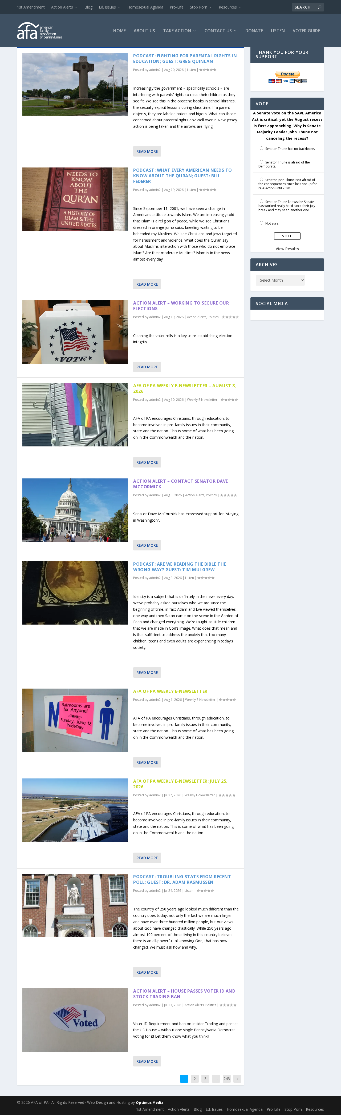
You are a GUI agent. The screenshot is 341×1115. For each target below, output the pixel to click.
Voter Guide (306, 31)
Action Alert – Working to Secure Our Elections (181, 305)
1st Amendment (31, 7)
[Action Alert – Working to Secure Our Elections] (75, 331)
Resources (228, 7)
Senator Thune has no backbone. (290, 148)
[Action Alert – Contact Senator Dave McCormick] (75, 510)
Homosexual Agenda (145, 7)
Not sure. (272, 223)
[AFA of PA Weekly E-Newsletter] (75, 720)
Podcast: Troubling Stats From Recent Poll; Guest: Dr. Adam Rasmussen (182, 879)
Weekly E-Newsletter (202, 399)
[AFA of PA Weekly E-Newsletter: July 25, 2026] (75, 810)
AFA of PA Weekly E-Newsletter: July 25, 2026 (180, 784)
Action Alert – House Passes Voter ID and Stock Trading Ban (184, 994)
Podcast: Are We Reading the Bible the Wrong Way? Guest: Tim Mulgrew (179, 567)
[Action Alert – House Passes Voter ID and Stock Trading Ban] (75, 1020)
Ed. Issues (107, 7)
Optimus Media (149, 1102)
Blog (88, 7)
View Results (287, 248)
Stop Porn (198, 7)
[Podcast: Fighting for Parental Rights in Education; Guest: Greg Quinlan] (75, 84)
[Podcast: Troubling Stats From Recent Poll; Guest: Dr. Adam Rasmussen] (75, 905)
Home (119, 31)
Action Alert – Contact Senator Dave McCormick (180, 484)
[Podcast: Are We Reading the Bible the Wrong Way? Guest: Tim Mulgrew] (75, 593)
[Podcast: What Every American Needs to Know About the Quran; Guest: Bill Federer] (75, 199)
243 (227, 1078)
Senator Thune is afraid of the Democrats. (284, 164)
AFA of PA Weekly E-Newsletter (170, 691)
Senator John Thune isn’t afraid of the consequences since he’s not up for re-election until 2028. (287, 184)
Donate (254, 31)
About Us (144, 31)
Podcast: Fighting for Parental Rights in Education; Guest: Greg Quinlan (185, 58)
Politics (213, 317)
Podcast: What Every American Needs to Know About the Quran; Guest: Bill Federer (182, 175)
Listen (278, 31)
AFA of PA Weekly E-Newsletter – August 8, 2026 (184, 388)
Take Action (177, 31)
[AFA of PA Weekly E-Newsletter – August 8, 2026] (75, 414)
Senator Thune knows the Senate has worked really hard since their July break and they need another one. (286, 205)
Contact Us (218, 31)
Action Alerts (62, 7)
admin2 (155, 69)
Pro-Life (177, 7)
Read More (147, 151)
